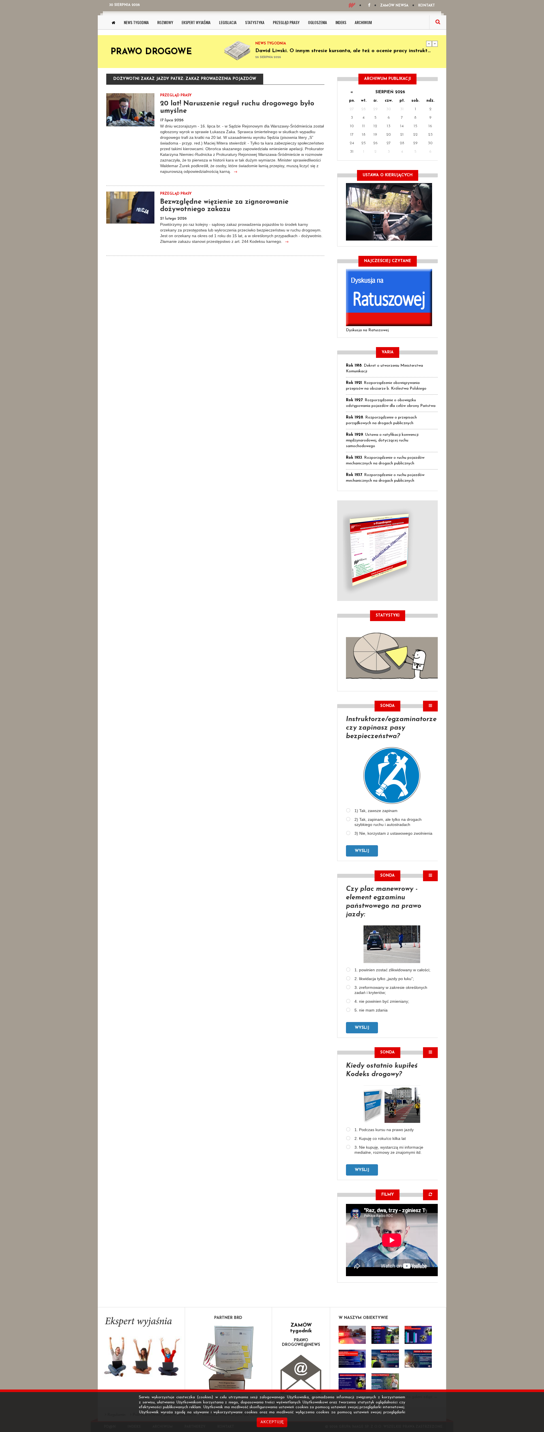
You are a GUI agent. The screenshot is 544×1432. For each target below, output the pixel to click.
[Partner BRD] (228, 1358)
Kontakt (426, 5)
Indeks (340, 22)
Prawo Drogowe (151, 52)
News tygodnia (136, 22)
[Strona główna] (113, 22)
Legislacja (228, 22)
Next (435, 43)
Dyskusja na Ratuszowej (367, 330)
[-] (385, 1335)
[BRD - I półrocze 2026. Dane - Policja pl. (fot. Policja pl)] (352, 1335)
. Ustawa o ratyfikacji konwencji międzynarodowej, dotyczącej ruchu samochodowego (382, 440)
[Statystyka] (392, 655)
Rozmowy (165, 22)
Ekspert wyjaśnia (196, 22)
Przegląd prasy (286, 22)
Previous (429, 43)
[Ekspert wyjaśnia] (141, 1349)
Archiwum (363, 22)
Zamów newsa (394, 5)
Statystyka (254, 22)
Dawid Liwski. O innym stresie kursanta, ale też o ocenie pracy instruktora (345, 51)
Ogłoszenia (317, 22)
